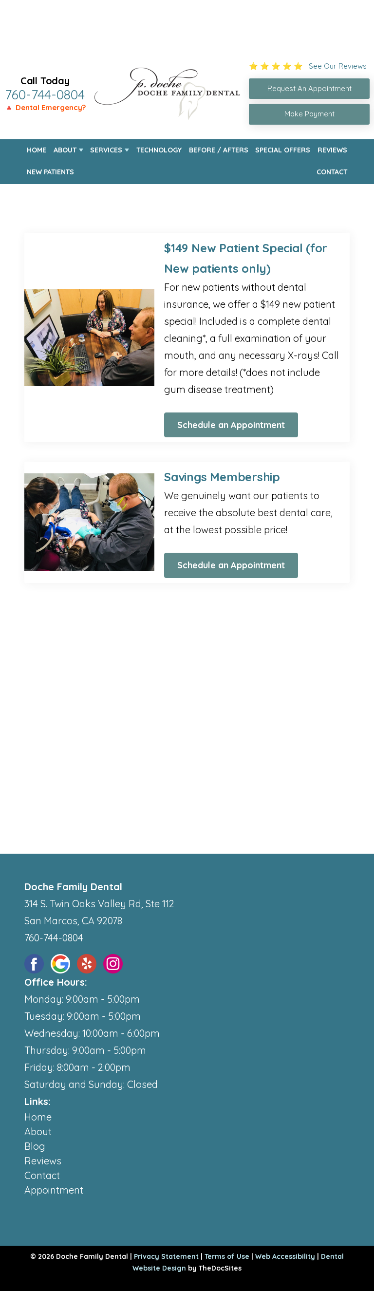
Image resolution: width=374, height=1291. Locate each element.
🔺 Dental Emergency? (45, 107)
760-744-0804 (45, 94)
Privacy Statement (166, 1256)
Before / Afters (218, 150)
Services (106, 150)
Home (36, 150)
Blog (34, 1146)
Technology (159, 150)
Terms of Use (227, 1256)
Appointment (53, 1190)
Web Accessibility (285, 1256)
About (65, 150)
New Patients (50, 172)
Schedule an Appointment (231, 424)
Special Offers (282, 150)
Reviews (332, 150)
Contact (332, 172)
